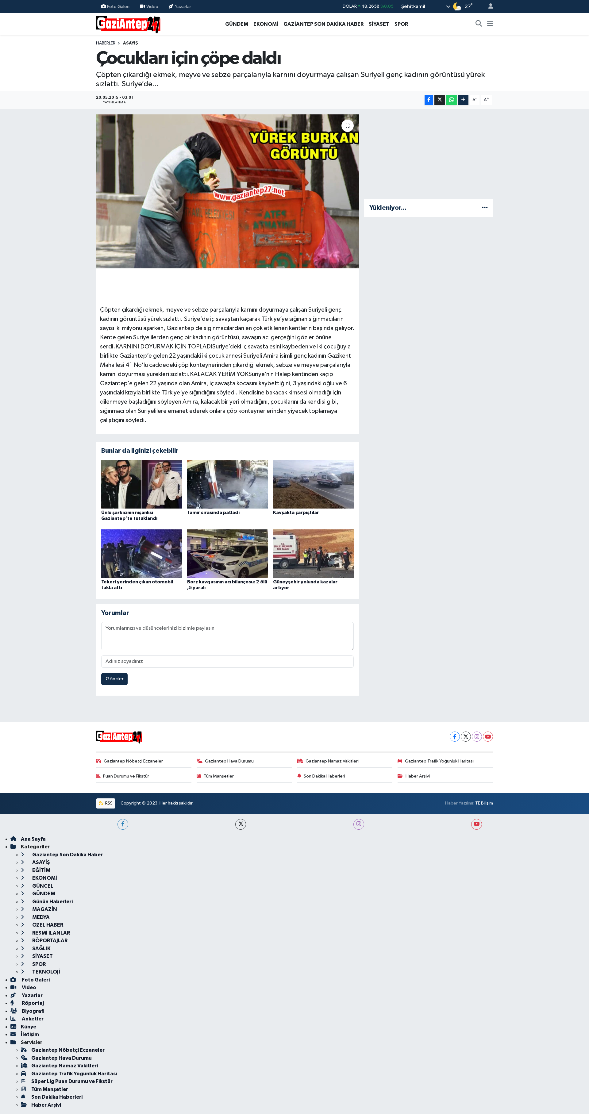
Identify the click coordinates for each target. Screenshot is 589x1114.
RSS (108, 803)
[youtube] (476, 824)
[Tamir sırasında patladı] (227, 484)
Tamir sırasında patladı (213, 512)
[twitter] (240, 824)
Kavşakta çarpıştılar (296, 512)
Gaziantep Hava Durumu (229, 761)
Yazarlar (183, 6)
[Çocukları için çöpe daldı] (227, 191)
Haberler (105, 43)
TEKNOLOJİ (45, 971)
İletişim (30, 1034)
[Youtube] (488, 737)
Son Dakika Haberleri (324, 776)
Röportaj (32, 1003)
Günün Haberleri (52, 901)
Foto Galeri (118, 6)
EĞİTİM (40, 870)
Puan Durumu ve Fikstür (126, 776)
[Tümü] (485, 207)
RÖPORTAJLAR (49, 940)
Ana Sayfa (33, 839)
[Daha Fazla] (463, 100)
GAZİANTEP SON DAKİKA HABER (323, 24)
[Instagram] (477, 737)
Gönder (115, 679)
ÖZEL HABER (47, 925)
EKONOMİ (265, 24)
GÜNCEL (42, 886)
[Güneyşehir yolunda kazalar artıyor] (313, 553)
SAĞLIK (41, 948)
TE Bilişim (484, 803)
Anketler (32, 1018)
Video (152, 6)
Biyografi (32, 1011)
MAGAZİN (44, 909)
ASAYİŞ (130, 43)
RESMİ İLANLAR (50, 932)
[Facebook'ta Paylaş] (429, 100)
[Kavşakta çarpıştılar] (313, 484)
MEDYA (40, 917)
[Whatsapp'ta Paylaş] (451, 100)
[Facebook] (455, 737)
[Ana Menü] (490, 24)
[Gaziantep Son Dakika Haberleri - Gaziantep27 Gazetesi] (128, 24)
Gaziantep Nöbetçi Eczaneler (133, 761)
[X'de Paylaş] (439, 100)
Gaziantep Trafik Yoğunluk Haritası (439, 761)
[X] (466, 737)
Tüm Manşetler (219, 776)
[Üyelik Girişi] (488, 6)
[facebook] (122, 824)
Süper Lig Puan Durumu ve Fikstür (72, 1081)
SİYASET (379, 24)
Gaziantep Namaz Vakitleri (332, 761)
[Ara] (479, 24)
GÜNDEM (236, 24)
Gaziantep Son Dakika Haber (67, 854)
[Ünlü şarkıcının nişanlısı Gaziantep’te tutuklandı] (141, 484)
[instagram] (358, 824)
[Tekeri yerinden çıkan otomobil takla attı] (141, 553)
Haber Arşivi (418, 776)
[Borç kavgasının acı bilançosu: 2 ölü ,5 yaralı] (227, 553)
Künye (28, 1026)
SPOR (401, 24)
